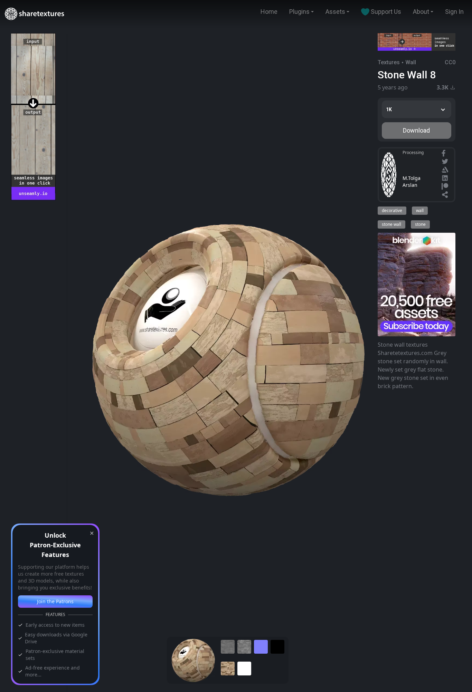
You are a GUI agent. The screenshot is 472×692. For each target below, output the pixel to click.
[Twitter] (446, 162)
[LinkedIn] (446, 179)
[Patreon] (446, 187)
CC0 (450, 62)
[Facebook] (444, 154)
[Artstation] (446, 170)
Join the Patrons (55, 601)
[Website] (446, 195)
